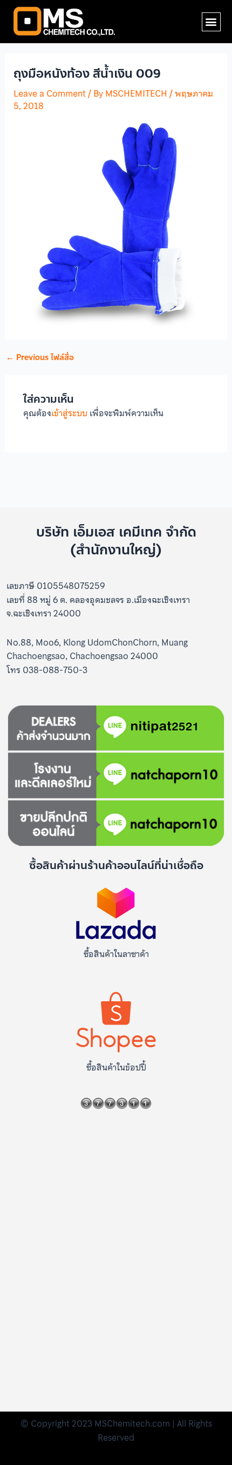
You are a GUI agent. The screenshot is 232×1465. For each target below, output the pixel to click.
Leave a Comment (49, 93)
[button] (211, 21)
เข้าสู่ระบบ (69, 413)
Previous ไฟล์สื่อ (40, 358)
